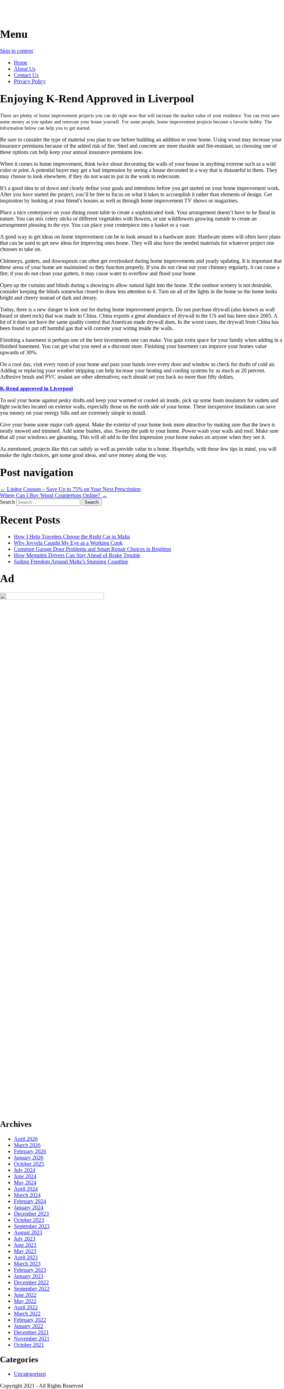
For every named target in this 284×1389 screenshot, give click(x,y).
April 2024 (26, 1189)
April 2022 (26, 1307)
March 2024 (27, 1195)
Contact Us (26, 75)
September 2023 (32, 1226)
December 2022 (31, 1282)
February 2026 (30, 1151)
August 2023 (28, 1232)
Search (7, 502)
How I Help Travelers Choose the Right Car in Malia (72, 537)
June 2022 (25, 1295)
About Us (24, 69)
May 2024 (25, 1182)
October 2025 (29, 1164)
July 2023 (24, 1239)
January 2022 (28, 1326)
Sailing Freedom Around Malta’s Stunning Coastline (71, 561)
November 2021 (32, 1338)
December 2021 (31, 1332)
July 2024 (24, 1170)
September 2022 (32, 1289)
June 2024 (25, 1176)
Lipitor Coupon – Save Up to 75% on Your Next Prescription (70, 489)
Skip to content (16, 51)
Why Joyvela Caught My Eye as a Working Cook (68, 543)
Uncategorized (30, 1374)
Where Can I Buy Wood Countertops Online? (53, 495)
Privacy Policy (30, 81)
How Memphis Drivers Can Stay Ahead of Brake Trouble (77, 555)
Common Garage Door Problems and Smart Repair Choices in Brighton (92, 549)
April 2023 (26, 1257)
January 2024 (28, 1207)
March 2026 (27, 1145)
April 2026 (26, 1139)
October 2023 (29, 1220)
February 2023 (30, 1270)
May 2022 (25, 1301)
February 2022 (30, 1320)
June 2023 (25, 1245)
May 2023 (25, 1251)
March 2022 (27, 1314)
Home (20, 63)
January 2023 (28, 1276)
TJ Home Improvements (57, 13)
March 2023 (27, 1264)
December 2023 (31, 1214)
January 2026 (28, 1158)
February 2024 (30, 1201)
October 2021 (29, 1345)
